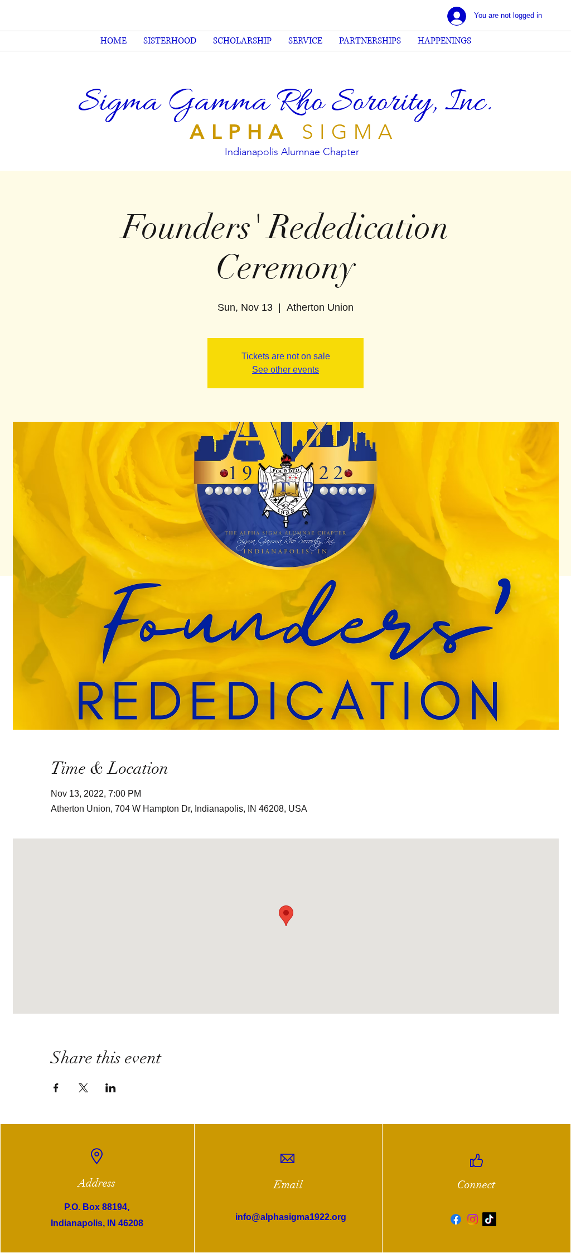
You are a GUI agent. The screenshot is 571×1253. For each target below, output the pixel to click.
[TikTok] (489, 1219)
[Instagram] (473, 1219)
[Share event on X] (83, 1087)
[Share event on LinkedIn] (110, 1087)
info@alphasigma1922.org (290, 1217)
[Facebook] (456, 1219)
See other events (285, 369)
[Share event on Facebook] (56, 1087)
